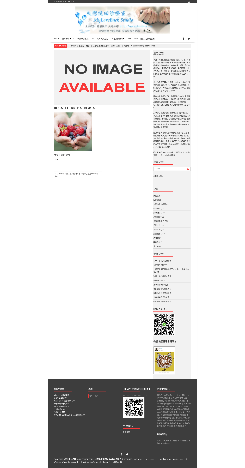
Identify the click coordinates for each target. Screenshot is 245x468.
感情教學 (157, 233)
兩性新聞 (157, 196)
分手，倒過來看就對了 (162, 261)
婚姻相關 (157, 212)
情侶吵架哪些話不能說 (162, 301)
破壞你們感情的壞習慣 (162, 293)
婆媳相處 (157, 208)
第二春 (156, 246)
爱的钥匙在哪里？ (160, 265)
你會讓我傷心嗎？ (160, 280)
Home (72, 46)
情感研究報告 (158, 221)
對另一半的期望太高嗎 (162, 276)
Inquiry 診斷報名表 (81, 38)
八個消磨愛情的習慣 (161, 297)
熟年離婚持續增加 (160, 284)
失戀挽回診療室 (159, 204)
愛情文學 (157, 225)
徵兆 (96, 396)
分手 (91, 396)
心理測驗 (80, 46)
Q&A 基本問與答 (61, 398)
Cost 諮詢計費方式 (100, 38)
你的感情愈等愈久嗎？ (162, 289)
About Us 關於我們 (61, 38)
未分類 (156, 238)
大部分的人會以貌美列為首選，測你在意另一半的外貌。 (108, 46)
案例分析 (157, 242)
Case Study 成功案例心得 (64, 401)
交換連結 (126, 432)
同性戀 (156, 200)
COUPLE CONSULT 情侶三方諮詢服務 (141, 38)
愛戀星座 (157, 229)
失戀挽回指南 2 (60, 412)
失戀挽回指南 (117, 38)
